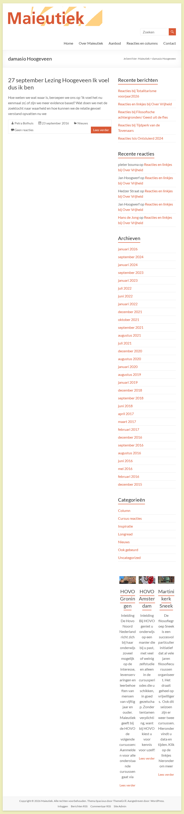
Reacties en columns (142, 43)
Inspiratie (125, 526)
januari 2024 (128, 264)
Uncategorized (129, 557)
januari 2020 (128, 366)
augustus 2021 (129, 335)
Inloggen (63, 806)
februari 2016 (128, 476)
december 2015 (130, 484)
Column (124, 510)
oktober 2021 (128, 319)
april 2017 (126, 413)
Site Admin (120, 806)
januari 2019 (128, 382)
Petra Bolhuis (24, 123)
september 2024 (130, 257)
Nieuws (82, 123)
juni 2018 (125, 406)
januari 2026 (128, 249)
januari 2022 (128, 304)
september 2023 (130, 272)
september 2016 (130, 445)
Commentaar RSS (100, 806)
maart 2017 (127, 421)
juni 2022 (125, 296)
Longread (125, 534)
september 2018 (130, 398)
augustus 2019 (129, 374)
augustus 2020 (129, 359)
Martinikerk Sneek (166, 598)
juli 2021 (124, 343)
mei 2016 (125, 468)
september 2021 (130, 327)
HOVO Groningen (127, 598)
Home (68, 43)
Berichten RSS (79, 806)
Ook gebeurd (128, 550)
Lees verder (101, 130)
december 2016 (130, 437)
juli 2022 (124, 288)
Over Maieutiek (91, 43)
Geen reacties (24, 130)
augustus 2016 (129, 453)
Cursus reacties (130, 518)
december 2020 (130, 351)
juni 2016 (125, 461)
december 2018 (130, 390)
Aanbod (115, 43)
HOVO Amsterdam (147, 598)
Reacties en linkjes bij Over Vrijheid (145, 104)
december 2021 (130, 312)
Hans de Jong (128, 217)
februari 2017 (128, 429)
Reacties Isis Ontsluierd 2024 (140, 138)
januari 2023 (128, 280)
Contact (169, 43)
